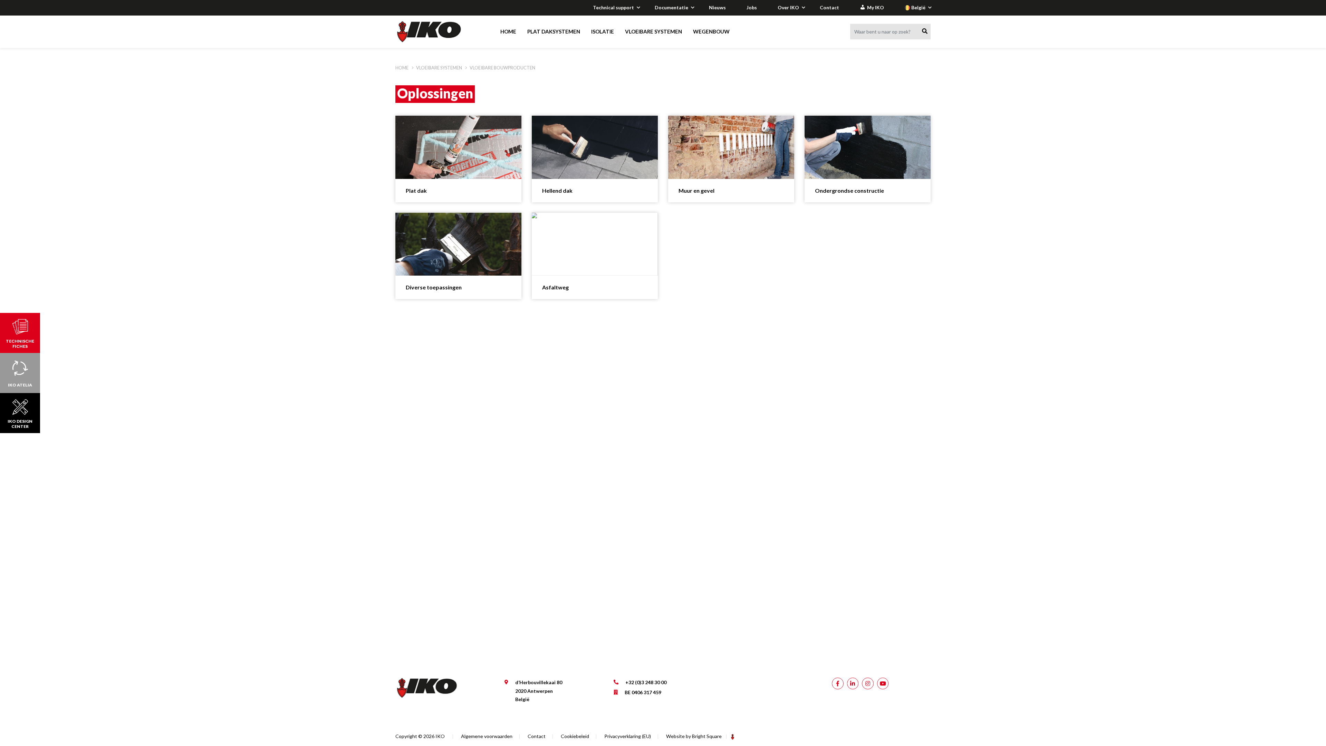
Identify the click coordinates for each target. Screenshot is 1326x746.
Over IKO (788, 7)
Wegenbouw (711, 31)
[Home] (435, 32)
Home (508, 31)
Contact (829, 7)
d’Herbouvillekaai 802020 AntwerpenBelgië (538, 690)
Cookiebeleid (575, 736)
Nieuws (717, 7)
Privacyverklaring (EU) (627, 736)
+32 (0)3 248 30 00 (645, 682)
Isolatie (602, 31)
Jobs (752, 7)
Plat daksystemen (553, 31)
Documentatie (671, 7)
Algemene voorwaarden (486, 736)
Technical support (613, 7)
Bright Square (707, 736)
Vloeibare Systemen (653, 31)
